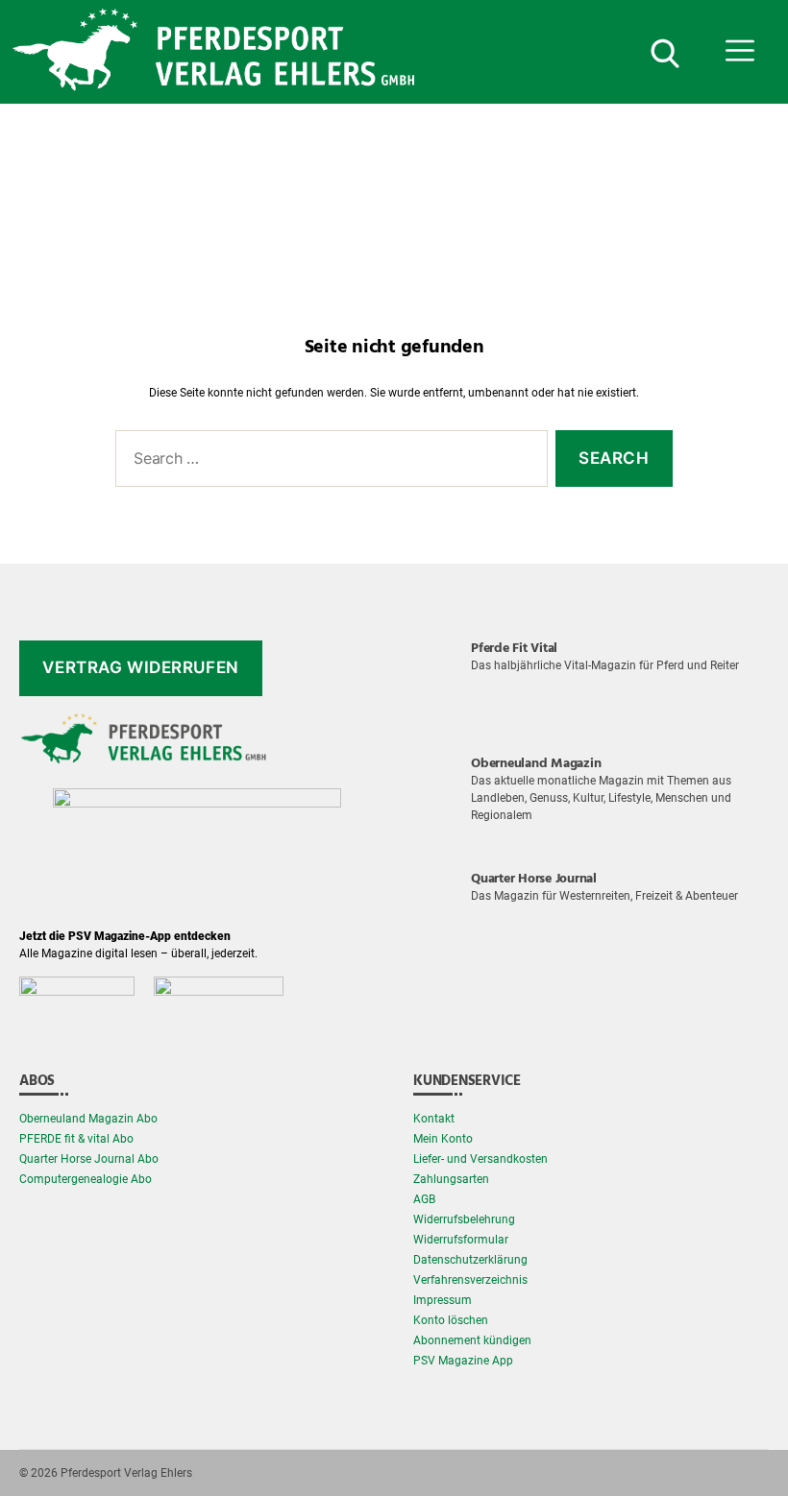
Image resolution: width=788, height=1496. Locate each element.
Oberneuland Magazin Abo (88, 1118)
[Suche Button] (663, 52)
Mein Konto (443, 1139)
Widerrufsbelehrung (464, 1219)
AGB (424, 1199)
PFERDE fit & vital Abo (76, 1139)
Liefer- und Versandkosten (480, 1159)
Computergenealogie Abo (85, 1179)
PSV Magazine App (463, 1360)
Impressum (442, 1300)
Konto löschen (450, 1320)
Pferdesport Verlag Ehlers (126, 1473)
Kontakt (434, 1118)
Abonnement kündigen (472, 1340)
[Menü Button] (740, 52)
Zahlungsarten (451, 1179)
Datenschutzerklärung (470, 1260)
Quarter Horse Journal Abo (89, 1159)
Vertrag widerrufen (140, 667)
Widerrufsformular (460, 1239)
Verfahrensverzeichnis (470, 1280)
